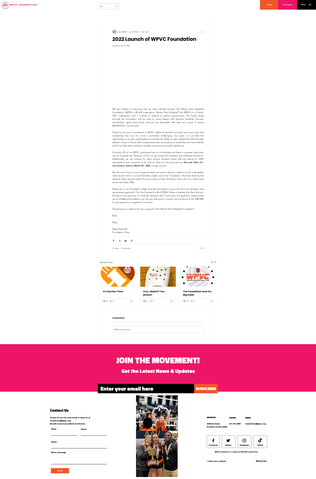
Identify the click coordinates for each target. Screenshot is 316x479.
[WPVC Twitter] (228, 440)
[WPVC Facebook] (213, 440)
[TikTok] (260, 440)
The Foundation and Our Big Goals (197, 293)
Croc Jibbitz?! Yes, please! (154, 293)
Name (53, 429)
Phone (84, 429)
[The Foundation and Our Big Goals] (198, 277)
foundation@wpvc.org (60, 420)
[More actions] (202, 31)
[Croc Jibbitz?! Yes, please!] (158, 277)
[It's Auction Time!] (118, 277)
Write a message (58, 452)
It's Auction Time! (113, 291)
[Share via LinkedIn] (125, 240)
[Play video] (158, 78)
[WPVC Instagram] (244, 440)
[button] (303, 4)
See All (213, 262)
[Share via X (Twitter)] (119, 240)
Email (53, 442)
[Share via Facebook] (113, 240)
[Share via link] (131, 240)
